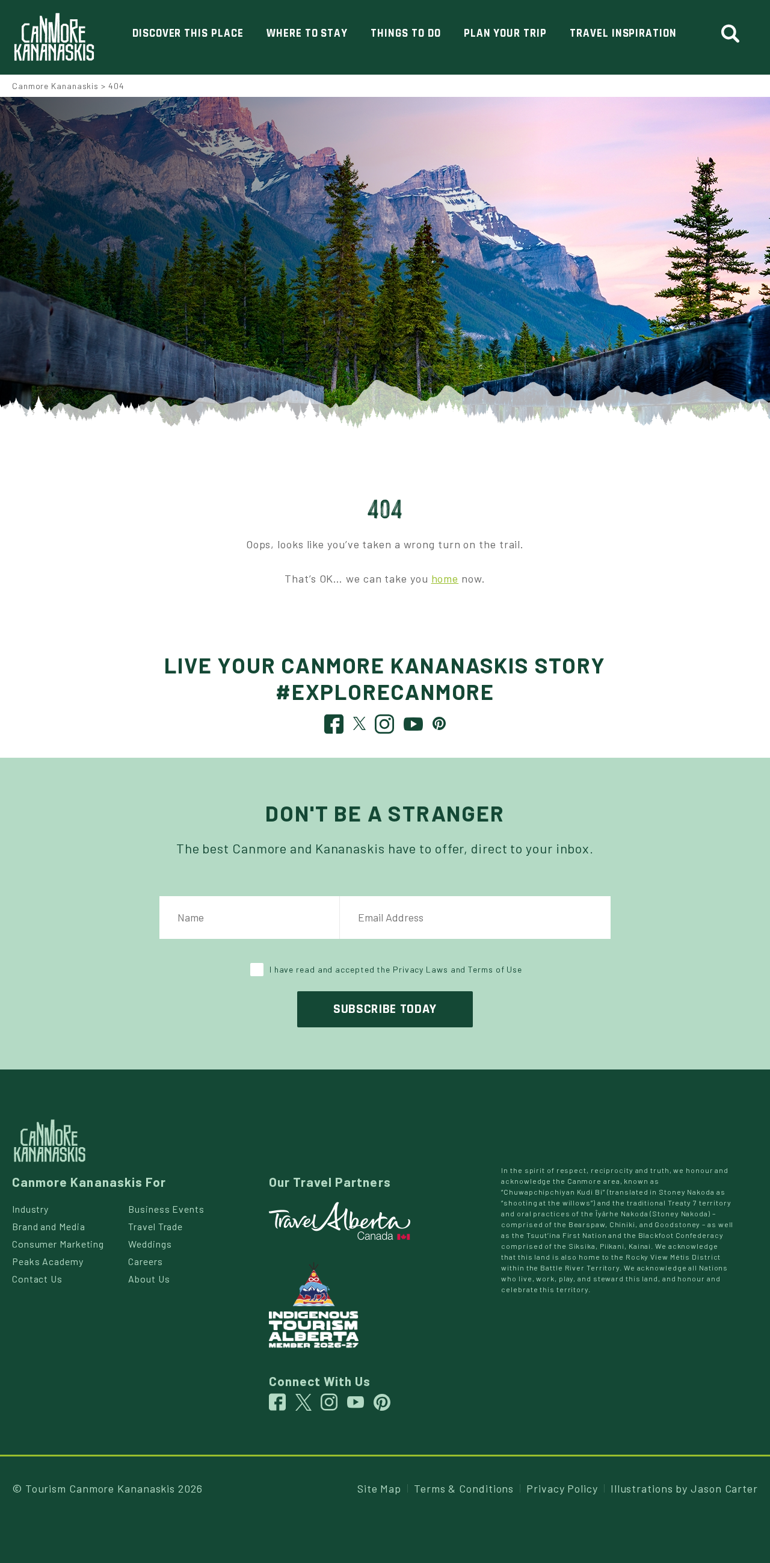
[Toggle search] (735, 34)
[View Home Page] (49, 1139)
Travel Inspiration (623, 33)
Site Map (379, 1488)
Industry (30, 1209)
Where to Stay (307, 33)
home (445, 578)
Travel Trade (155, 1226)
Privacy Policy (562, 1488)
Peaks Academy (48, 1261)
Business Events (166, 1209)
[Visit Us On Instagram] (385, 727)
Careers (145, 1261)
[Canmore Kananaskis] (54, 37)
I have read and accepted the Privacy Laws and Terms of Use (396, 969)
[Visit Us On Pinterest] (439, 722)
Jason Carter (724, 1488)
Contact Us (37, 1278)
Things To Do (405, 33)
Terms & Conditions (464, 1488)
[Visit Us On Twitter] (359, 722)
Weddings (149, 1243)
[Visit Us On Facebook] (334, 727)
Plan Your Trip (505, 33)
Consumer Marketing (58, 1243)
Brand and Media (48, 1226)
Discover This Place (188, 33)
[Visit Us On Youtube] (414, 727)
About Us (149, 1278)
